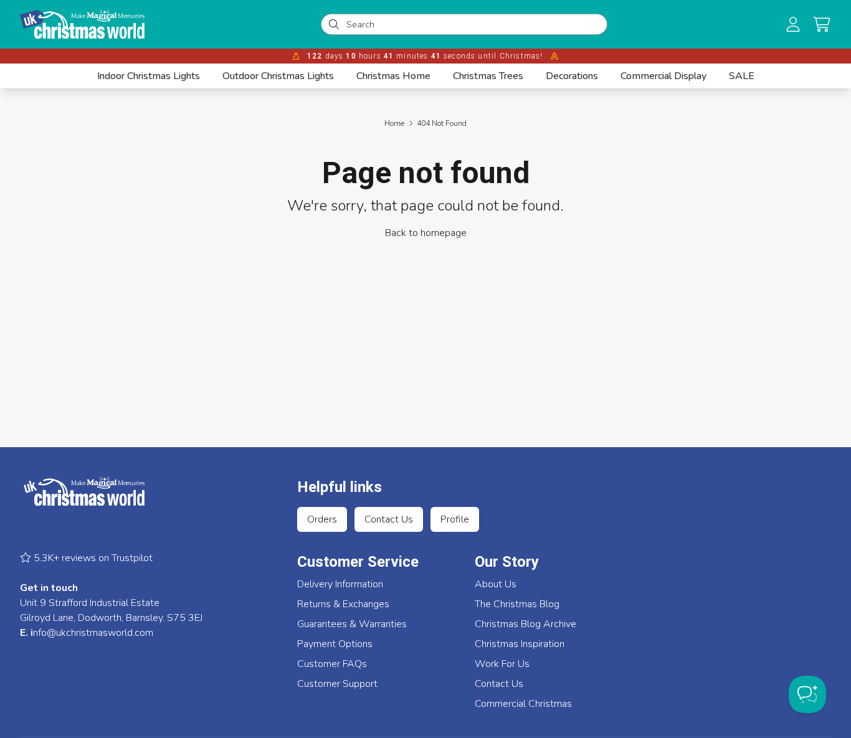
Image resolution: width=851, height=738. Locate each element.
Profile (454, 519)
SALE (741, 76)
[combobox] (473, 24)
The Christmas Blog (517, 604)
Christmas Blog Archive (525, 624)
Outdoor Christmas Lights (278, 76)
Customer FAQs (332, 664)
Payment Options (335, 644)
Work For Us (502, 664)
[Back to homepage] (82, 24)
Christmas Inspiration (519, 644)
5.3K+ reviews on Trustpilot (92, 558)
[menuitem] (148, 76)
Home (394, 123)
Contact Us (388, 519)
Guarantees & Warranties (352, 624)
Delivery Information (340, 584)
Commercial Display (663, 76)
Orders (322, 519)
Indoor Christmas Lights (148, 76)
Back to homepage (426, 233)
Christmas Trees (488, 76)
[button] (821, 24)
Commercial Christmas (523, 704)
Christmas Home (393, 76)
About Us (495, 584)
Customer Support (337, 684)
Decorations (572, 76)
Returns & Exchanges (343, 604)
